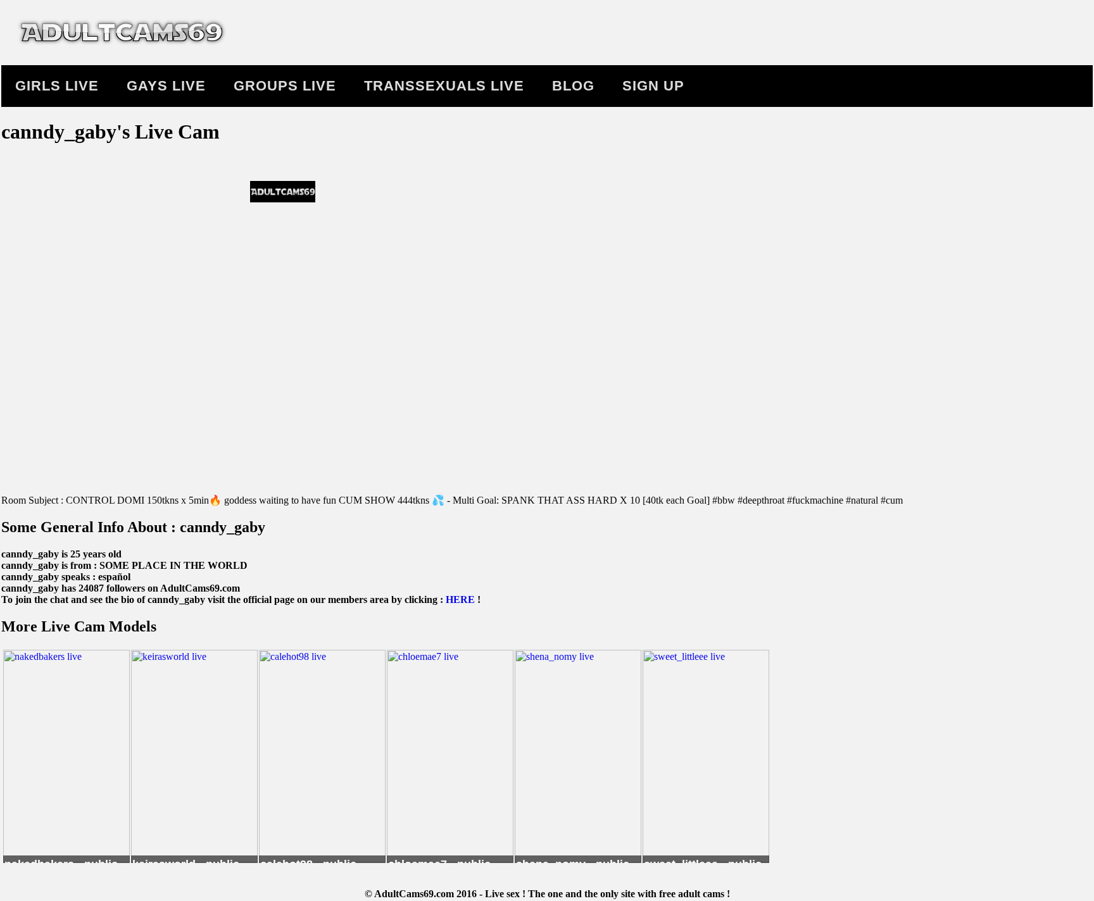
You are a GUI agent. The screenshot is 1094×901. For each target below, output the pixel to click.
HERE (460, 599)
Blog (573, 86)
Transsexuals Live (444, 86)
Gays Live (166, 86)
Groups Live (285, 86)
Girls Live (57, 86)
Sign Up (653, 86)
